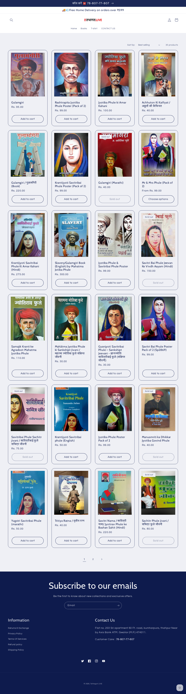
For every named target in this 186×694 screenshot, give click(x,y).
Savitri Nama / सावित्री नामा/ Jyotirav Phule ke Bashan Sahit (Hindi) (112, 524)
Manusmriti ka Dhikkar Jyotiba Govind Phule (156, 438)
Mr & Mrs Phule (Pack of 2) (157, 184)
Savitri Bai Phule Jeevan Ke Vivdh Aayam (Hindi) (157, 264)
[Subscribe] (118, 605)
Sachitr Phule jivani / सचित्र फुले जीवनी (155, 522)
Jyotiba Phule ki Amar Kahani (112, 104)
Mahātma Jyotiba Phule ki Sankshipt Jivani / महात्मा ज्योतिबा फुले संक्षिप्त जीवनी (70, 352)
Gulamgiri (17, 102)
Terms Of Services (17, 639)
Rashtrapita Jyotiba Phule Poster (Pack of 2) (70, 104)
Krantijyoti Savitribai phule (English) (68, 438)
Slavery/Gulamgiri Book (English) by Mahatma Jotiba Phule (70, 266)
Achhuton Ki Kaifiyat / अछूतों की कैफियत (156, 104)
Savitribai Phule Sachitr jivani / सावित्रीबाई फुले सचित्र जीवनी (26, 440)
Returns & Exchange (18, 628)
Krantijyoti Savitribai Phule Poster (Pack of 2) (70, 184)
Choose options (158, 199)
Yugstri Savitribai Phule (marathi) (26, 522)
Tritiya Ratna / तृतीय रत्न (70, 520)
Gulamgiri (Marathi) (111, 182)
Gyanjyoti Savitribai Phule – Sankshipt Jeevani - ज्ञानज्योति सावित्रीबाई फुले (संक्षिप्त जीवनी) (111, 353)
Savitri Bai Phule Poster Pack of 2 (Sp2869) (157, 348)
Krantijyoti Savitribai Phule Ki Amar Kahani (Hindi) (25, 266)
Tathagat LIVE (96, 684)
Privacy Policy (15, 633)
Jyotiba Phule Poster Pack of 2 (111, 438)
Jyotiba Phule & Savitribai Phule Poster (113, 264)
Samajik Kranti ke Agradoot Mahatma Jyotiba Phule (23, 350)
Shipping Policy (16, 650)
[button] (11, 20)
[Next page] (101, 559)
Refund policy (15, 644)
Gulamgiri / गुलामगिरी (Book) (24, 184)
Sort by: (131, 45)
